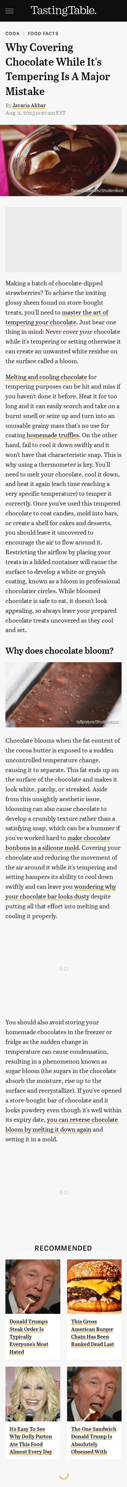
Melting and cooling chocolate (46, 376)
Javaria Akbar (29, 105)
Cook (12, 33)
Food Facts (43, 33)
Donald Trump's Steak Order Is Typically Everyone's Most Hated (28, 1336)
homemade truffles (53, 435)
